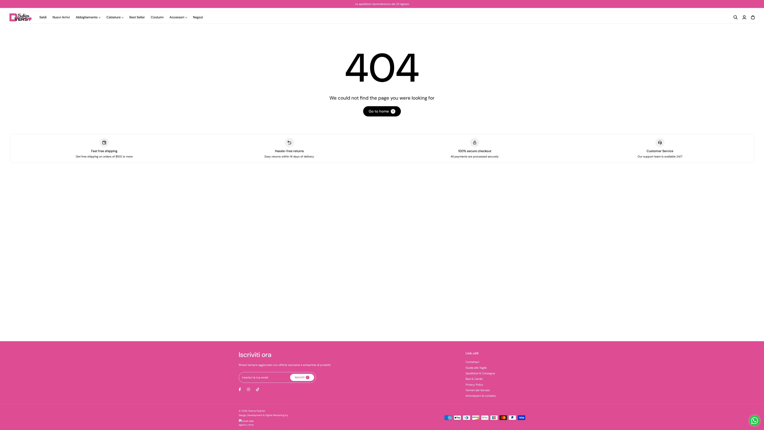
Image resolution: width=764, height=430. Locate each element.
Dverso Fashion (256, 410)
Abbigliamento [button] (87, 17)
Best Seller (137, 17)
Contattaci (472, 362)
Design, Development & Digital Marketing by (263, 415)
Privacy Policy (474, 384)
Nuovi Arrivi (61, 17)
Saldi (43, 17)
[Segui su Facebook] (240, 389)
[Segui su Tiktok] (257, 389)
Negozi (198, 17)
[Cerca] (736, 17)
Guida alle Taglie (476, 367)
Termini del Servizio (478, 390)
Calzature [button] (113, 17)
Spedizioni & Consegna (480, 373)
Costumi (157, 17)
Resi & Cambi (474, 379)
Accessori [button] (177, 17)
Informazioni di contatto (481, 396)
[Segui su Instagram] (248, 389)
